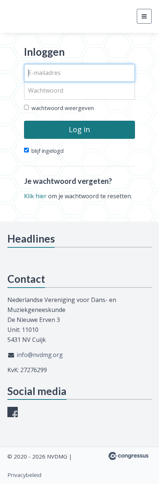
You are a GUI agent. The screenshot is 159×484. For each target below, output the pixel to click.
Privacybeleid (24, 474)
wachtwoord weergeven (62, 107)
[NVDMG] (35, 16)
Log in (79, 129)
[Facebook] (12, 412)
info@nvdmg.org (40, 355)
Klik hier (35, 196)
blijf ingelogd (47, 150)
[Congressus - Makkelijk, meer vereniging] (128, 456)
